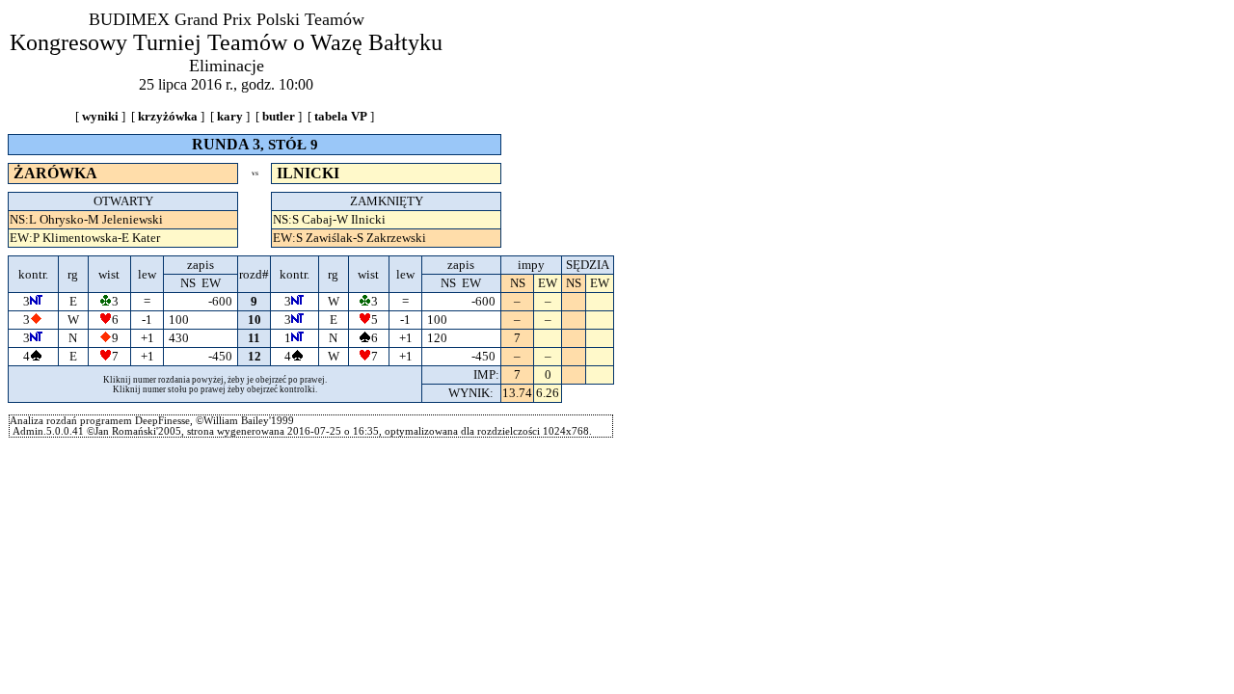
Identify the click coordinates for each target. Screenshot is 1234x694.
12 (254, 356)
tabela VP (340, 116)
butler (278, 116)
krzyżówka (168, 116)
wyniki (100, 116)
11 (254, 338)
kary (230, 116)
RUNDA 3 (226, 144)
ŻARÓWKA (55, 173)
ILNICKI (308, 173)
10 (254, 319)
